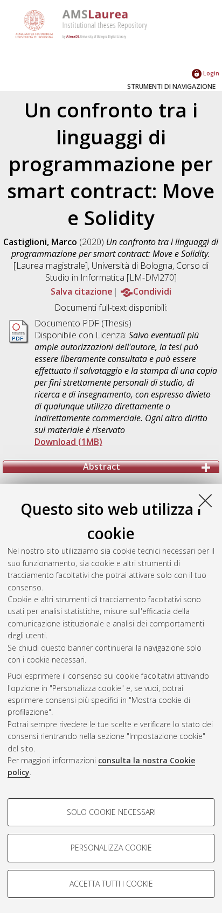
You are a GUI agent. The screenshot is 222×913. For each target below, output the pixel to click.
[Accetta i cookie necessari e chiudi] (205, 500)
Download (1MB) (68, 442)
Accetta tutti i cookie (111, 884)
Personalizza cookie (111, 847)
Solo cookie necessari (111, 812)
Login (210, 73)
